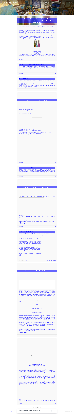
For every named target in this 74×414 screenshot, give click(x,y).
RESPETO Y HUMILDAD (37, 271)
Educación (52, 60)
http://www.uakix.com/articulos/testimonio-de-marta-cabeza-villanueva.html (30, 174)
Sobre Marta (65, 2)
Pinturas (37, 2)
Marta (27, 60)
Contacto (70, 2)
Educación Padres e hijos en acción (31, 65)
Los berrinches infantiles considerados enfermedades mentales (37, 20)
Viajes (61, 2)
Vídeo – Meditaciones (52, 2)
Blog (55, 59)
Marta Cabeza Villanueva (10, 2)
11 (37, 407)
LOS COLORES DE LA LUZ (37, 100)
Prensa (55, 60)
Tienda (58, 2)
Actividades (45, 2)
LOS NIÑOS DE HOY (26, 231)
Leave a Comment (21, 59)
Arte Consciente (49, 60)
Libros (41, 2)
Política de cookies (13, 411)
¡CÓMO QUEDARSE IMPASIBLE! (37, 187)
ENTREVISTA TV (24, 78)
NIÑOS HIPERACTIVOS (27, 167)
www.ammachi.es (24, 332)
